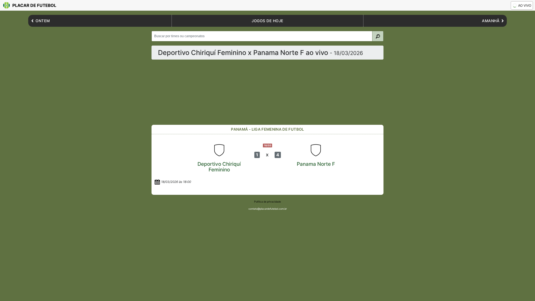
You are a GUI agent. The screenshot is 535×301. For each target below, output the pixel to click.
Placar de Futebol (34, 5)
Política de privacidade (267, 201)
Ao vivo (524, 5)
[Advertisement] (277, 92)
